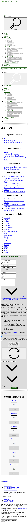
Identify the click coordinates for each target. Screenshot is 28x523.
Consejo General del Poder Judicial (15, 167)
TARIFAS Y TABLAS (12, 51)
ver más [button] (14, 409)
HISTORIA (6, 34)
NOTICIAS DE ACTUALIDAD (14, 48)
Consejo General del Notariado (14, 188)
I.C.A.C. (6, 190)
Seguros (14, 452)
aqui (6, 333)
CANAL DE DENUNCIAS (10, 490)
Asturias (6, 221)
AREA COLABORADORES (11, 63)
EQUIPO (6, 36)
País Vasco (7, 243)
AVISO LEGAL (7, 486)
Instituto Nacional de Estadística (14, 192)
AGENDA (9, 60)
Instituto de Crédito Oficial (12, 184)
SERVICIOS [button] (7, 37)
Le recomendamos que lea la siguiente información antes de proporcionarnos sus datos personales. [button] (14, 298)
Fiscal (14, 400)
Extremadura (8, 235)
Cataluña (6, 229)
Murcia (6, 250)
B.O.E (6, 138)
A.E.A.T (6, 152)
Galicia (6, 237)
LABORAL (9, 41)
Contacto (14, 387)
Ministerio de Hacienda (11, 154)
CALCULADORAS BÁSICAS (14, 57)
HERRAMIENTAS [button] (8, 56)
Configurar (8, 520)
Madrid (6, 247)
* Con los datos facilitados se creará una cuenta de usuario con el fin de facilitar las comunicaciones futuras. (14, 339)
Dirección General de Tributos (14, 156)
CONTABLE (10, 40)
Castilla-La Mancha (10, 231)
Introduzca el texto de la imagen (8, 360)
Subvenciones (14, 465)
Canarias (6, 223)
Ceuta (5, 233)
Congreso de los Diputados (13, 142)
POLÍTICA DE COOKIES (10, 488)
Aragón (6, 220)
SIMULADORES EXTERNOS (14, 59)
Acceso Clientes (7, 85)
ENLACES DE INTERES (13, 61)
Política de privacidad (9, 500)
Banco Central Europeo (11, 199)
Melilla (6, 248)
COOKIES (3, 521)
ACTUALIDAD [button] (8, 46)
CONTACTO (7, 65)
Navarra (6, 245)
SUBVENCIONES (11, 45)
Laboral (14, 426)
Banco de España (9, 140)
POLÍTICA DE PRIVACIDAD (11, 487)
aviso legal (14, 332)
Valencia (6, 252)
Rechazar (14, 520)
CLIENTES (6, 64)
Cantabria (7, 225)
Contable (14, 413)
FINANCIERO (10, 42)
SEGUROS (9, 44)
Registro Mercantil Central (12, 186)
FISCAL (9, 38)
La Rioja (6, 241)
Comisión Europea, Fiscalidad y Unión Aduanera (14, 209)
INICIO (5, 33)
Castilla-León (8, 227)
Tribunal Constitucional (11, 169)
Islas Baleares (8, 239)
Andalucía (7, 218)
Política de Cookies (8, 501)
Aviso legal (6, 499)
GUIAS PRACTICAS (12, 49)
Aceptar (3, 520)
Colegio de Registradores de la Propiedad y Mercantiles (14, 177)
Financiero (14, 439)
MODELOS (9, 52)
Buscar (5, 16)
